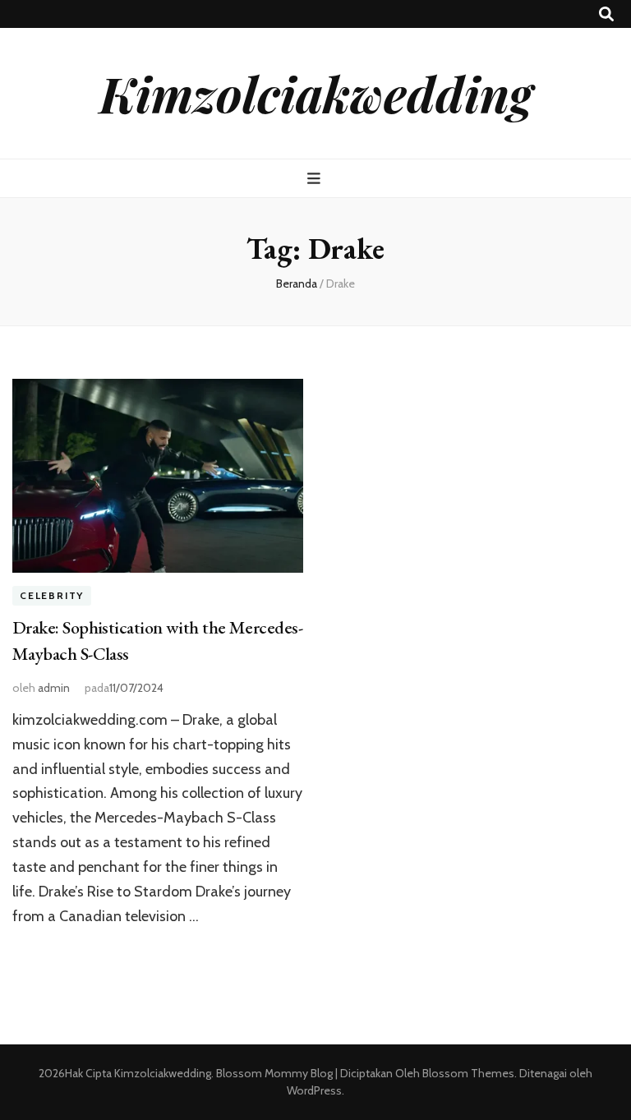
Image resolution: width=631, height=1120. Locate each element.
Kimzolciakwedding (315, 93)
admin (54, 687)
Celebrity (52, 595)
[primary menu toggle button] (316, 179)
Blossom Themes (467, 1073)
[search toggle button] (606, 14)
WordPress (314, 1090)
